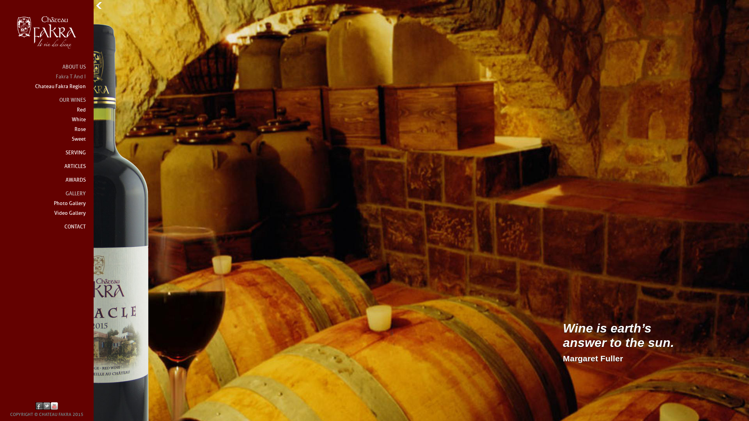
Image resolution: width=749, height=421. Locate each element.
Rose (80, 130)
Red (81, 110)
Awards (76, 180)
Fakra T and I (71, 77)
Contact (75, 227)
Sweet (79, 139)
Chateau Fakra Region (60, 87)
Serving (76, 153)
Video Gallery (70, 213)
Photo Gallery (70, 204)
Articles (75, 167)
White (79, 120)
